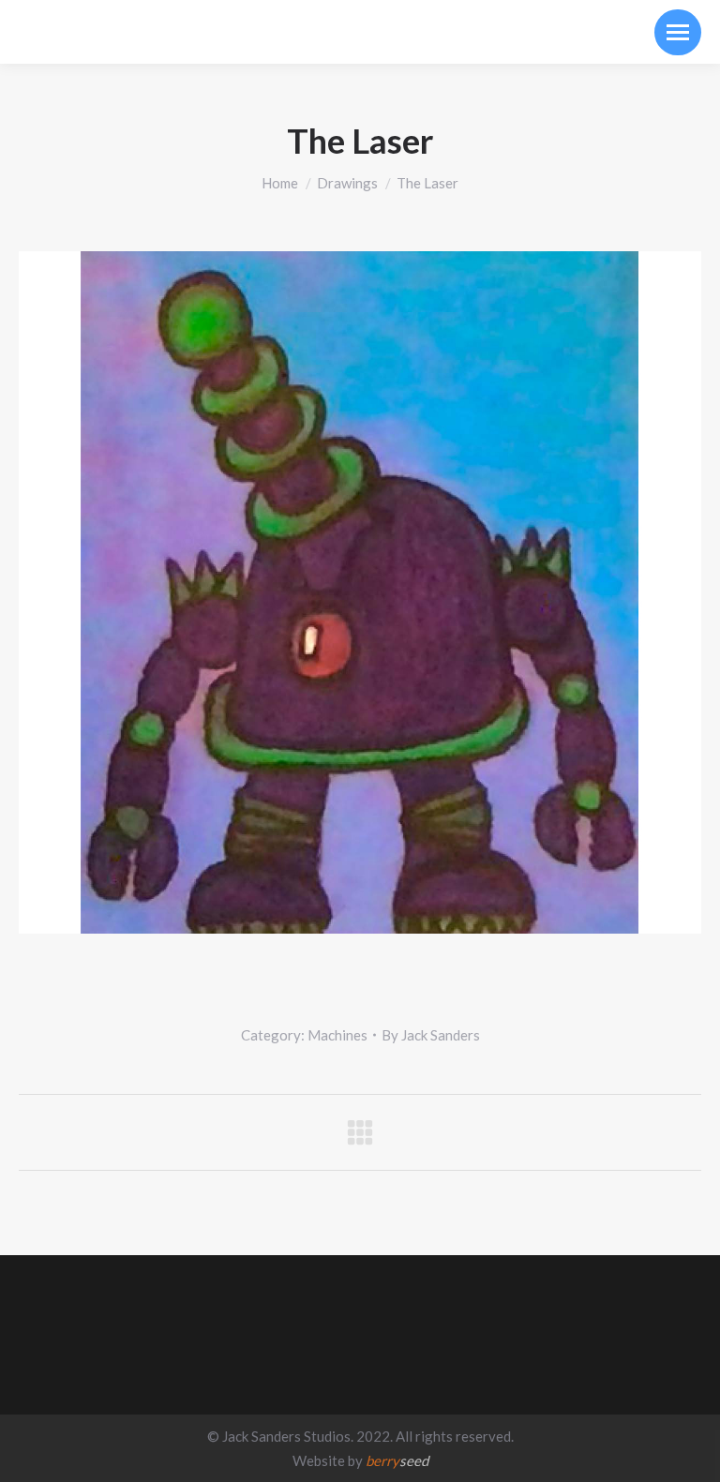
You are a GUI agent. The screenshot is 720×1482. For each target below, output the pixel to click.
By (431, 1034)
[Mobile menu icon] (677, 32)
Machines (338, 1034)
